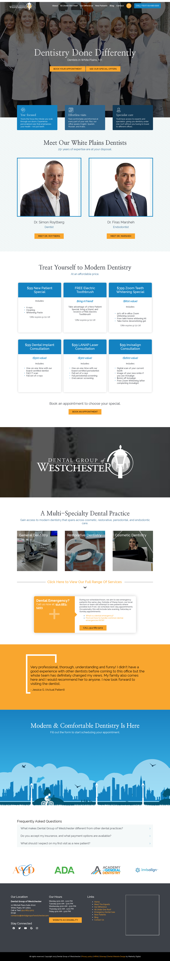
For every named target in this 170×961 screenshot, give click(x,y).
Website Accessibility (65, 920)
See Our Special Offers (103, 69)
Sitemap (103, 956)
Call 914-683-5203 (93, 628)
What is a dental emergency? (99, 615)
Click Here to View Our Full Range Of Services (85, 582)
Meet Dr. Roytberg (49, 236)
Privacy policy (87, 956)
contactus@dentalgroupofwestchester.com (30, 915)
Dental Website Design (116, 956)
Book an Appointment (85, 411)
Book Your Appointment (67, 69)
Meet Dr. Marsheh (120, 236)
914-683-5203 (27, 910)
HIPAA (96, 956)
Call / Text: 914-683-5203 (147, 6)
